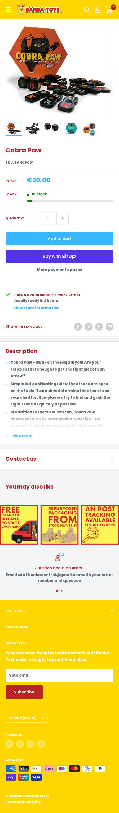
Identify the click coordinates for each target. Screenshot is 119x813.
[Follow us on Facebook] (9, 744)
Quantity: (15, 218)
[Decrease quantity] (33, 218)
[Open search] (87, 10)
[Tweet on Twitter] (99, 327)
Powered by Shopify (23, 801)
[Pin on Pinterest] (88, 327)
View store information (36, 308)
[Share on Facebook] (78, 327)
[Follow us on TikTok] (41, 744)
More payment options (59, 269)
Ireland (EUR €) (22, 718)
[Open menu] (8, 9)
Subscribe (24, 692)
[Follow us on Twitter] (20, 744)
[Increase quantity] (62, 218)
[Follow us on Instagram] (30, 744)
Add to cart (59, 238)
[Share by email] (109, 327)
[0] (108, 9)
